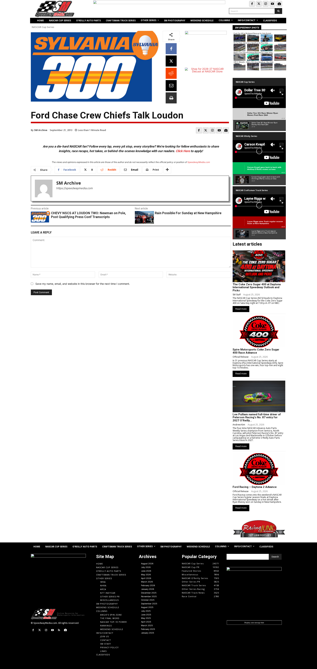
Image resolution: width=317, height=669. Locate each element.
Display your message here (254, 622)
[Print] (171, 97)
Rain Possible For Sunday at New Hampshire (188, 213)
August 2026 (147, 563)
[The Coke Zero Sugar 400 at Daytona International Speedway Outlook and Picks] (259, 266)
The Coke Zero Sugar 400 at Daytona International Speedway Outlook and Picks (257, 287)
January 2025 (147, 633)
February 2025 (148, 629)
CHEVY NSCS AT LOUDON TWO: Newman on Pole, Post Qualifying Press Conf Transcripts (88, 215)
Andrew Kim (239, 424)
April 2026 (146, 578)
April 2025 (146, 622)
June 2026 (146, 571)
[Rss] (59, 630)
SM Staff (237, 294)
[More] (167, 169)
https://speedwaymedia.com (74, 188)
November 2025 (149, 596)
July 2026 (146, 567)
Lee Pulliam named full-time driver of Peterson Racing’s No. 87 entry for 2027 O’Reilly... (257, 417)
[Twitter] (259, 4)
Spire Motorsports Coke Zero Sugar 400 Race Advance (256, 351)
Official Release (241, 356)
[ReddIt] (171, 73)
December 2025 (148, 592)
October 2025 (147, 600)
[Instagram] (266, 4)
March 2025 (147, 625)
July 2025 (146, 611)
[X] (171, 60)
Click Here (183, 151)
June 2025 (146, 614)
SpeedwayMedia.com (198, 162)
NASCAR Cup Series (43, 27)
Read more (241, 309)
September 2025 (149, 603)
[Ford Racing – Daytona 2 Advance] (259, 469)
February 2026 (148, 585)
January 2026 (147, 589)
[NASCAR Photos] (279, 4)
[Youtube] (272, 4)
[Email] (171, 85)
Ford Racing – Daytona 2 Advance (255, 487)
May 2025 (146, 618)
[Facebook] (252, 4)
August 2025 (147, 607)
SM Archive (40, 130)
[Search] (278, 11)
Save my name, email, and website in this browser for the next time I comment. (82, 283)
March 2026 (147, 581)
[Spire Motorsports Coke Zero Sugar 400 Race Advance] (259, 331)
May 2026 (146, 574)
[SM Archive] (43, 188)
